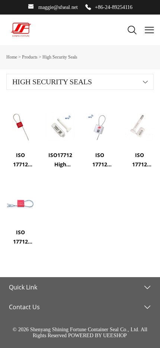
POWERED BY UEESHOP (97, 335)
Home (11, 57)
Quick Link (23, 287)
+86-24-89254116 (113, 7)
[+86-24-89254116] (88, 7)
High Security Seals (59, 57)
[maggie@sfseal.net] (31, 7)
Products (30, 57)
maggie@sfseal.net (58, 7)
